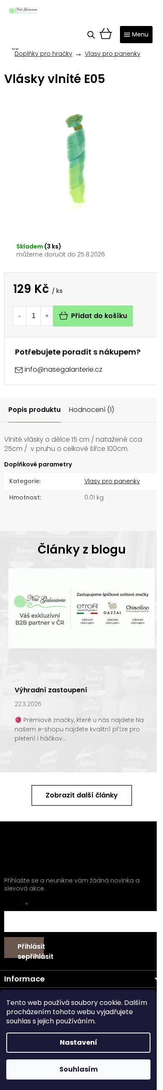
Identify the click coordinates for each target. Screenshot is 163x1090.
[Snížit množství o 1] (19, 316)
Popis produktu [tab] (34, 409)
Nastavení (78, 1042)
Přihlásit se (31, 950)
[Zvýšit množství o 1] (47, 316)
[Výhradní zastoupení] (81, 607)
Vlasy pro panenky (112, 481)
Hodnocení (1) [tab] (91, 409)
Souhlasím (78, 1069)
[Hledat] (91, 34)
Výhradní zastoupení (51, 690)
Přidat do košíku (99, 316)
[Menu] (136, 34)
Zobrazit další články (82, 795)
